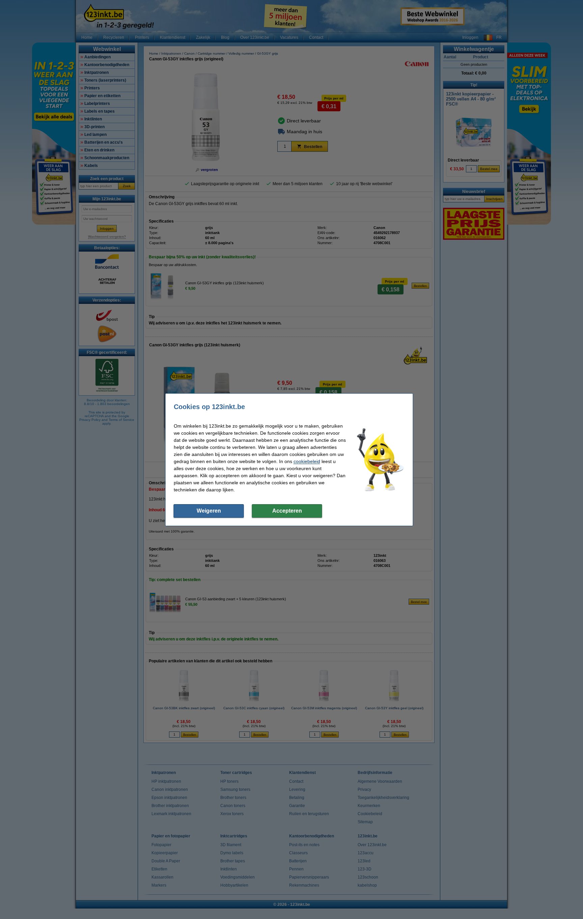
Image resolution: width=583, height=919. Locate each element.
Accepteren (287, 511)
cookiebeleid (307, 461)
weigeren (209, 511)
